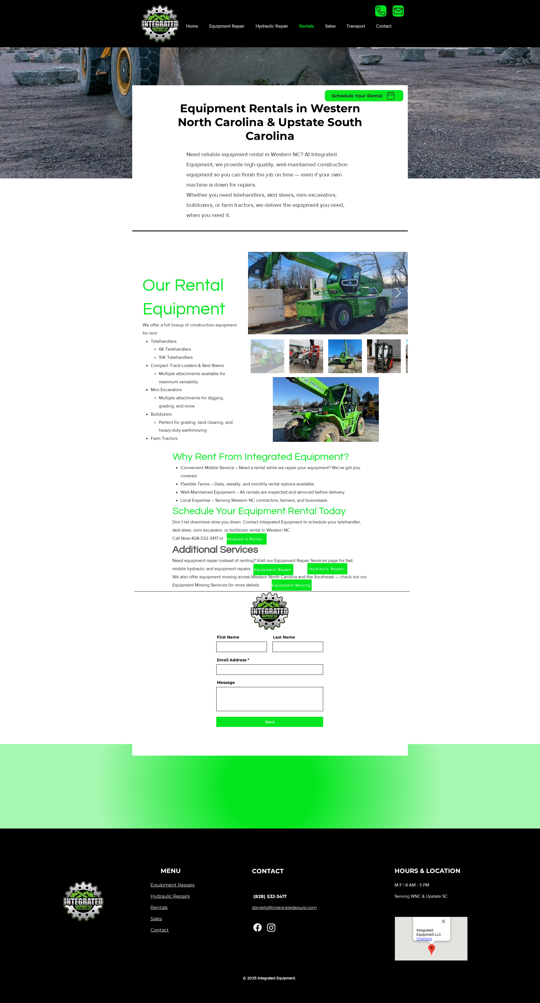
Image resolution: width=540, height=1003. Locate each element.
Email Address (231, 660)
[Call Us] (380, 11)
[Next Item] (398, 293)
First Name (228, 637)
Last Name (284, 637)
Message (226, 682)
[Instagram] (271, 927)
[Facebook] (257, 927)
